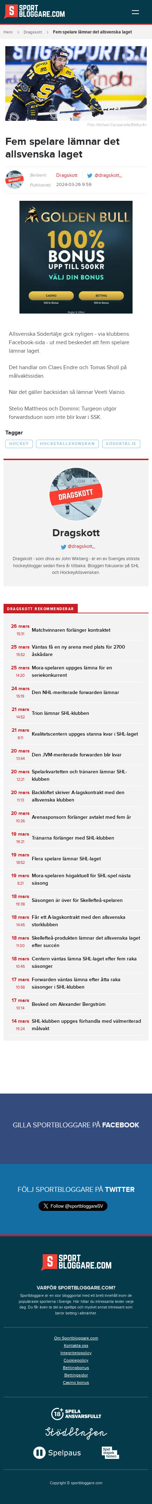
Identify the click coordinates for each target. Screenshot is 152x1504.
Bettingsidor (76, 1375)
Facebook (120, 1125)
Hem (8, 32)
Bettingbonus (76, 1367)
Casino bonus (76, 1382)
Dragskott (33, 32)
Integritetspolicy (76, 1352)
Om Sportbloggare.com (76, 1338)
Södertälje (121, 443)
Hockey (19, 443)
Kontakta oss (76, 1345)
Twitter (120, 1190)
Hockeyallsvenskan (67, 443)
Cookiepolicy (76, 1360)
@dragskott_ (108, 175)
